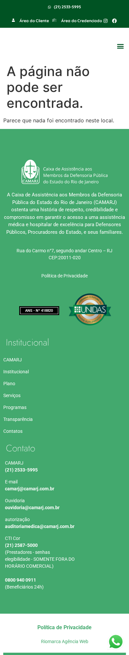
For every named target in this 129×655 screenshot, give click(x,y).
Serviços (12, 395)
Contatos (12, 431)
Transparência (18, 419)
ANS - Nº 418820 (39, 310)
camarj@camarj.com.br (29, 488)
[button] (120, 46)
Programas (14, 407)
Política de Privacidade (64, 275)
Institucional (16, 371)
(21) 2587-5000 (21, 545)
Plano (9, 383)
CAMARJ (12, 359)
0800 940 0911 (20, 580)
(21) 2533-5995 (21, 469)
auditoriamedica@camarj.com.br (39, 526)
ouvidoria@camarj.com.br (32, 507)
